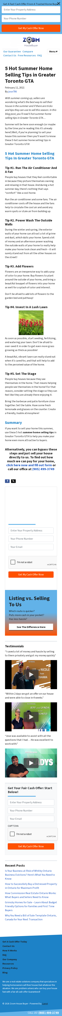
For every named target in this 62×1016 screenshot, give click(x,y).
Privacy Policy (10, 968)
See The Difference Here (31, 627)
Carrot (45, 1003)
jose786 (12, 91)
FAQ (39, 55)
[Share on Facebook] (7, 481)
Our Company (9, 959)
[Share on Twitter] (13, 481)
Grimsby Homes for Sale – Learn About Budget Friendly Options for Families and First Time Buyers (31, 906)
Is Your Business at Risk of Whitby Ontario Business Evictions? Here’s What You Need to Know (30, 875)
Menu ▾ (53, 51)
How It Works (9, 950)
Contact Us (9, 55)
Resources (8, 963)
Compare (27, 51)
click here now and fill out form (29, 465)
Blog (4, 972)
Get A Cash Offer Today (14, 941)
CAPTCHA (13, 554)
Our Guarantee (12, 51)
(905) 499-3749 (43, 469)
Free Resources (27, 55)
